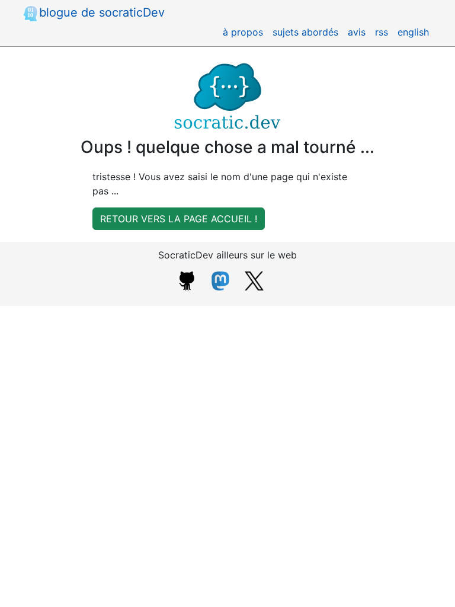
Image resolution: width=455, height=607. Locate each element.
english (413, 32)
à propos (243, 32)
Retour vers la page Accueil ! (178, 219)
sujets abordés (305, 32)
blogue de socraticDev (102, 12)
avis (357, 32)
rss (381, 32)
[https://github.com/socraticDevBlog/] (186, 280)
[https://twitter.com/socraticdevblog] (254, 280)
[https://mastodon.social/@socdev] (220, 280)
